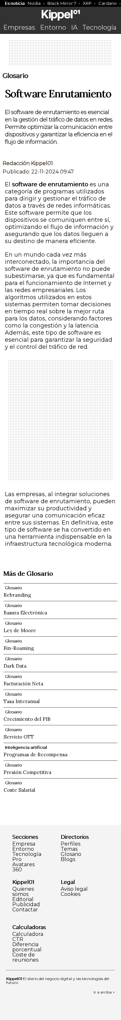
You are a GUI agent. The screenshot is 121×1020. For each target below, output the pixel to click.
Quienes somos (23, 892)
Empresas (19, 27)
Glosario (15, 76)
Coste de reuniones (25, 957)
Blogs (68, 859)
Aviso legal (74, 889)
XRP (87, 3)
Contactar (25, 909)
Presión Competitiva (27, 772)
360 (17, 869)
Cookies (70, 894)
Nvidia (34, 3)
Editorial (23, 899)
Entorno (53, 27)
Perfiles (70, 844)
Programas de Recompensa (35, 754)
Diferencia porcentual (27, 947)
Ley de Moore (20, 630)
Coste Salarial (19, 790)
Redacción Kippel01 (28, 163)
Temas (69, 849)
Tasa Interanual (22, 701)
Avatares (23, 864)
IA (74, 27)
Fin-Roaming (19, 648)
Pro (17, 859)
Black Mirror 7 (61, 3)
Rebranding (17, 595)
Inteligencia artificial (26, 747)
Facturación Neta (23, 684)
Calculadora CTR (27, 937)
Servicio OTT (19, 737)
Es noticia (15, 3)
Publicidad (26, 904)
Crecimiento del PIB (27, 719)
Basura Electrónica (25, 613)
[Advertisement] (60, 54)
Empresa (23, 844)
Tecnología (99, 27)
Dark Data (15, 666)
